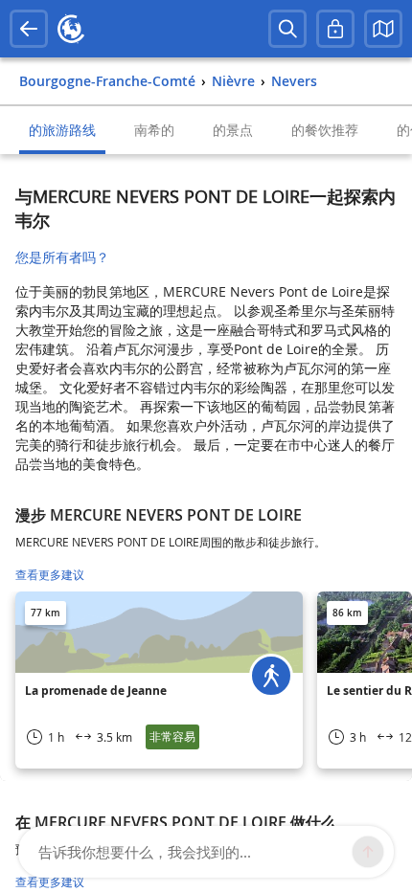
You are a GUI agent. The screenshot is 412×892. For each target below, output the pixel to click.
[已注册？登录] (335, 29)
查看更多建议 (49, 575)
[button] (383, 29)
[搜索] (287, 29)
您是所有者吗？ (62, 257)
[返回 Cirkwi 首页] (70, 28)
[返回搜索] (29, 29)
